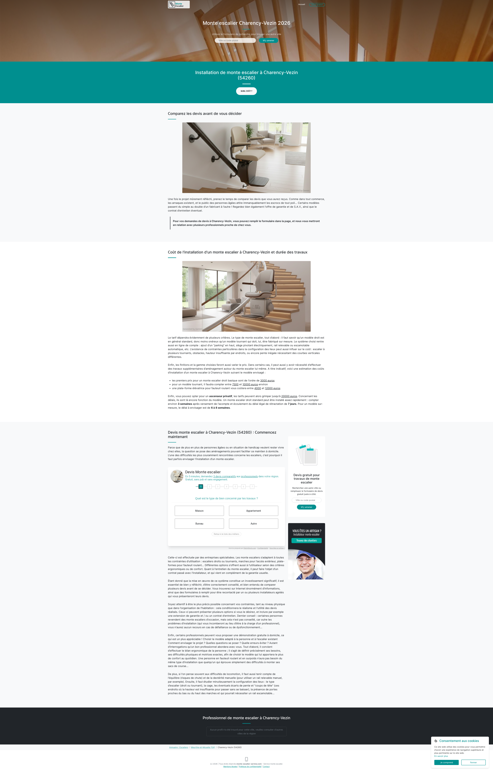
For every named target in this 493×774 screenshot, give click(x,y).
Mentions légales (230, 766)
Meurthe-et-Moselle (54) (203, 747)
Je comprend (446, 762)
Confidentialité (262, 548)
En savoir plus (441, 756)
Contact (266, 766)
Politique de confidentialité (250, 766)
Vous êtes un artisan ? (277, 548)
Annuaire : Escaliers (178, 747)
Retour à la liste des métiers (226, 534)
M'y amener (268, 40)
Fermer (473, 762)
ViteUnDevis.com (249, 548)
